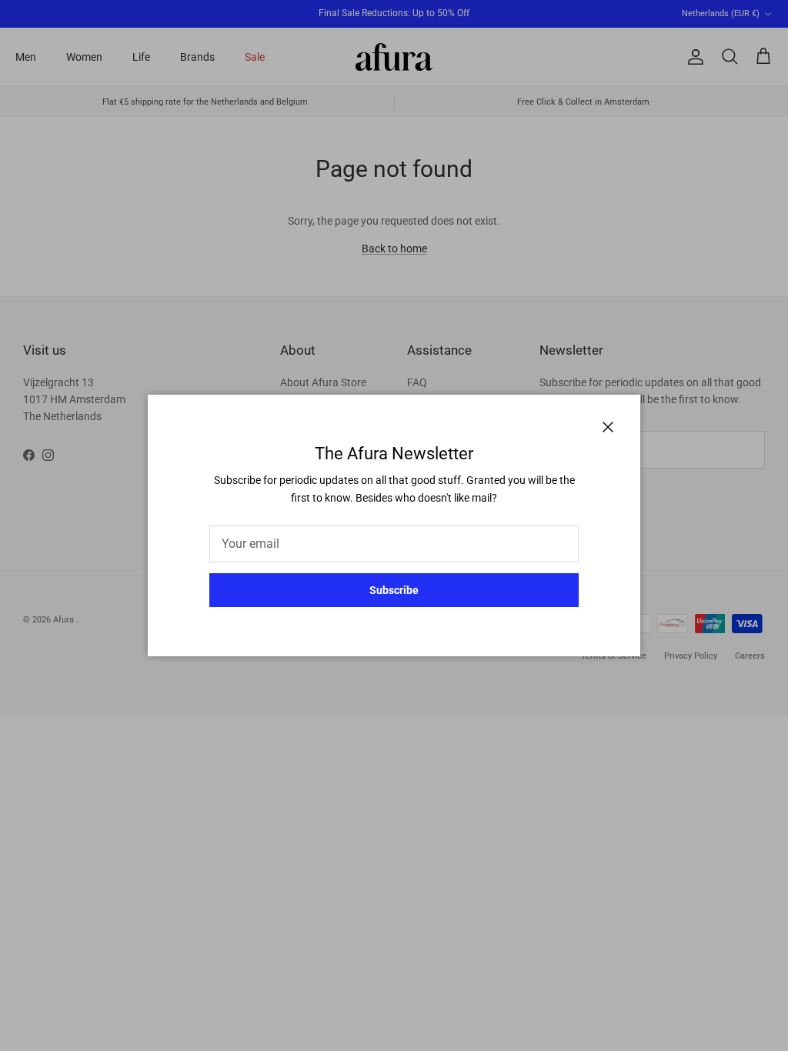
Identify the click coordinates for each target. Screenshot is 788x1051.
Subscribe (394, 590)
